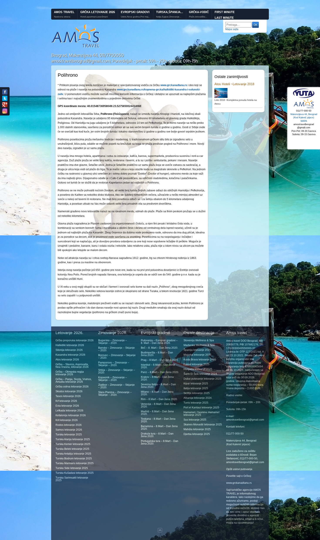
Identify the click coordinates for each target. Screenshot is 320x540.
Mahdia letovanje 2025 (197, 429)
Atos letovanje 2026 (67, 359)
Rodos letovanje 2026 (69, 424)
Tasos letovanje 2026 (68, 396)
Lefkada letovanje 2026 (69, 410)
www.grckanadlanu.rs (239, 482)
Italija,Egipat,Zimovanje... (168, 17)
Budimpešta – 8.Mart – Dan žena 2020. (157, 354)
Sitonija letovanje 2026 (69, 350)
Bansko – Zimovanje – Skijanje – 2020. (116, 349)
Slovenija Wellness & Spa (199, 340)
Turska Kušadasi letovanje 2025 (75, 472)
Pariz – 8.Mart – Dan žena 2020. (160, 372)
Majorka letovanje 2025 (197, 354)
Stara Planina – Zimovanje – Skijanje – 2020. (115, 393)
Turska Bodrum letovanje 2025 (74, 458)
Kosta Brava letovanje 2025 (200, 359)
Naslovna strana (62, 17)
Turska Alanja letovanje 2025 (73, 439)
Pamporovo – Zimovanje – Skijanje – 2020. (113, 364)
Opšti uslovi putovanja (239, 469)
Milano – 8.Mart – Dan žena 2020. (157, 393)
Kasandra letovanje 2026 (70, 354)
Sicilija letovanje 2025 (197, 393)
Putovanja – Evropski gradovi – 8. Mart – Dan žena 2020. (159, 342)
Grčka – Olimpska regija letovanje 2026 (70, 373)
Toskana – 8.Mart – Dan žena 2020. (158, 420)
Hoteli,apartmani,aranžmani (94, 17)
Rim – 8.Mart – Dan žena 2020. (159, 399)
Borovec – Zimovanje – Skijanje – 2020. (117, 356)
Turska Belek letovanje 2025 (72, 448)
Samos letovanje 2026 (69, 429)
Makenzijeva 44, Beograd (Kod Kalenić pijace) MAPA (303, 117)
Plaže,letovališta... (198, 17)
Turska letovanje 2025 (69, 434)
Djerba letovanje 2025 (197, 434)
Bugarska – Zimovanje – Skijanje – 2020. (112, 342)
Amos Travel (64, 12)
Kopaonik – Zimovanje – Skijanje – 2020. (112, 379)
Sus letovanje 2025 (195, 419)
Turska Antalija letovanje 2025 (73, 453)
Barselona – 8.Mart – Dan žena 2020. (159, 427)
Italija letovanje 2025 (196, 388)
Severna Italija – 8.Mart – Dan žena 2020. (158, 386)
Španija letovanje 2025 (197, 350)
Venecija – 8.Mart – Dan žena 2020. (158, 405)
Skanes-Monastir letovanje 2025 (203, 424)
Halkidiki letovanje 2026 (70, 345)
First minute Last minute (225, 15)
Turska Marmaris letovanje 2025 (75, 463)
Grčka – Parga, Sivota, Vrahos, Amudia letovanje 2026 (74, 380)
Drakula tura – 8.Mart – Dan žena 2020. (157, 435)
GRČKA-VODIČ (199, 12)
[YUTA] (304, 97)
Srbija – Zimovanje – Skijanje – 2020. (116, 371)
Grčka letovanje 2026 (97, 12)
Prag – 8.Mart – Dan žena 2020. (160, 360)
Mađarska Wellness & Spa (199, 345)
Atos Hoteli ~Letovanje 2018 (234, 84)
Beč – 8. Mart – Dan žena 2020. (159, 347)
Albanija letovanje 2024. (198, 397)
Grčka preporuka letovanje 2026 (75, 340)
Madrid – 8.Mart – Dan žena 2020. (157, 413)
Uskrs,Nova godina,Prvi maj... (135, 17)
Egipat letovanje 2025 (196, 364)
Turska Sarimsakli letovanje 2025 (72, 479)
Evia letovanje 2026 (67, 405)
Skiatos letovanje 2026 (69, 391)
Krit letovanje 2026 (67, 420)
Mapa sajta (231, 29)
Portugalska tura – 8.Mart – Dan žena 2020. (159, 442)
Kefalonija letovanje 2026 (71, 415)
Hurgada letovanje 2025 (198, 369)
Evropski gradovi (135, 12)
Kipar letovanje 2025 (196, 383)
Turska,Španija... (169, 12)
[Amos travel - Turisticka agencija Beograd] (304, 107)
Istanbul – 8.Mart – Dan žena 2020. (158, 366)
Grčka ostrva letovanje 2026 (72, 386)
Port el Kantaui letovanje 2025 (201, 407)
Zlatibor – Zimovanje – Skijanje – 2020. (116, 386)
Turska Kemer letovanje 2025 (73, 444)
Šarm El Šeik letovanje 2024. (201, 373)
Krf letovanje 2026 (66, 400)
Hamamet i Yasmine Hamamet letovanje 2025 (201, 413)
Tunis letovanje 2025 (196, 402)
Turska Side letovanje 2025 (72, 468)
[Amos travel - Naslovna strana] (75, 47)
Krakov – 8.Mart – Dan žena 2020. (157, 378)
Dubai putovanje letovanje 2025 (202, 378)
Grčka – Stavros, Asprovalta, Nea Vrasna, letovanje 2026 (72, 365)
